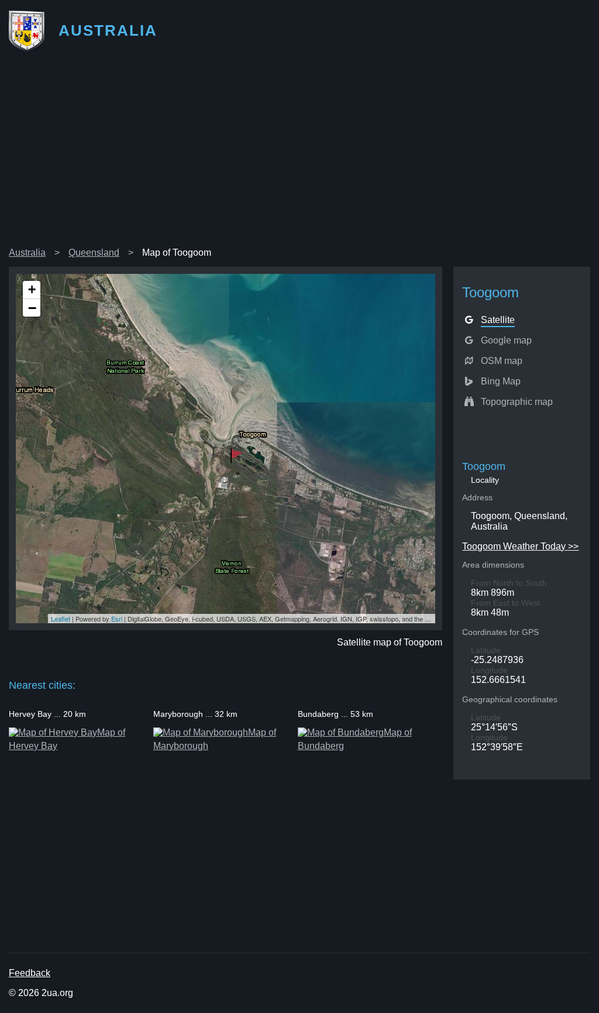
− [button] (32, 308)
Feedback (29, 973)
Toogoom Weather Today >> (520, 546)
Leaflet (60, 618)
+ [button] (32, 289)
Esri (116, 618)
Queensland (93, 252)
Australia (27, 252)
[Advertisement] (299, 154)
